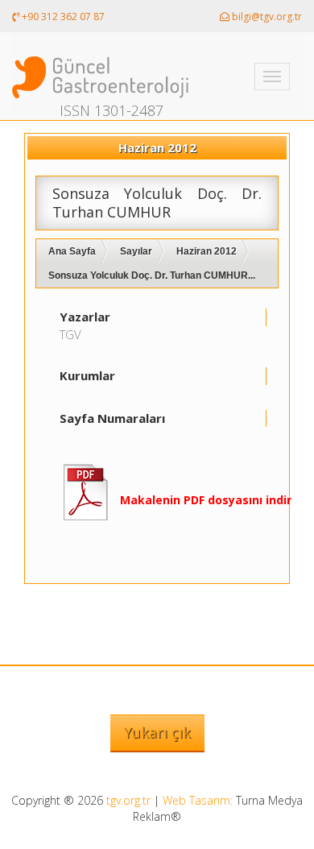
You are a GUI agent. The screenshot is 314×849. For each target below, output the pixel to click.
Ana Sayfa (72, 251)
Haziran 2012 (206, 251)
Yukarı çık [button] (157, 732)
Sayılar (136, 251)
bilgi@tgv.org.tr (265, 16)
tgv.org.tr (128, 800)
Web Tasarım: (198, 800)
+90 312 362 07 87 (62, 16)
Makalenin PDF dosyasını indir (205, 499)
